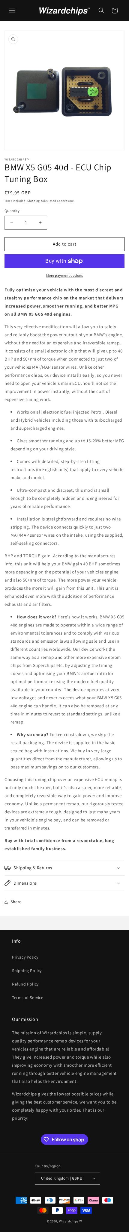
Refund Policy (25, 984)
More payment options (64, 275)
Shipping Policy (27, 970)
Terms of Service (28, 997)
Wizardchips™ (70, 1221)
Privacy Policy (25, 957)
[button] (12, 10)
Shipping (33, 201)
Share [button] (16, 901)
